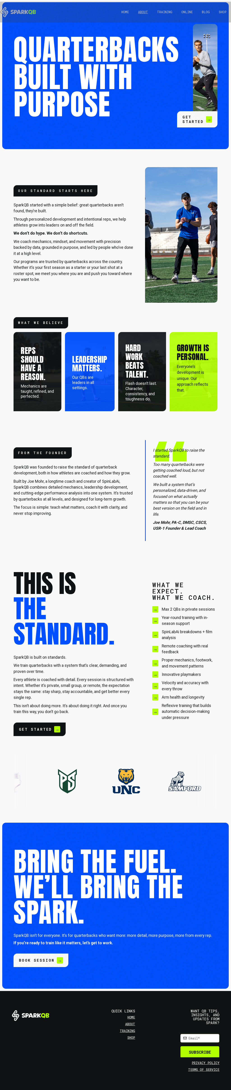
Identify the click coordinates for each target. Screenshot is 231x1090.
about (130, 1024)
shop (131, 1037)
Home (125, 12)
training (127, 1031)
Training (164, 12)
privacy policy (205, 1063)
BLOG (206, 12)
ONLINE (187, 12)
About (143, 12)
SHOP (222, 12)
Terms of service (203, 1069)
